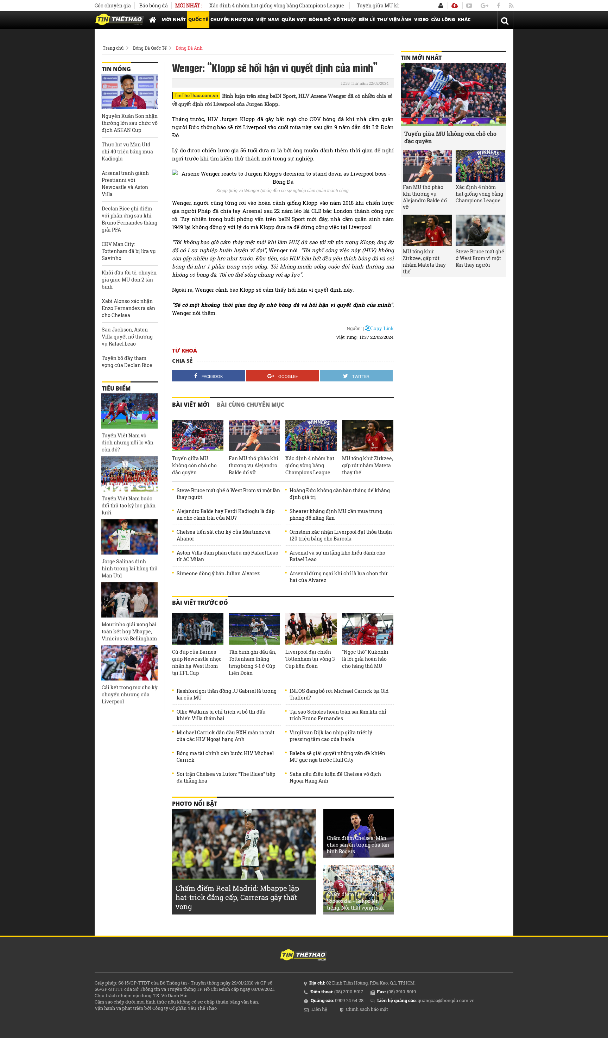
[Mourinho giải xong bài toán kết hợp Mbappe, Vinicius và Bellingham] (129, 600)
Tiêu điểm (116, 388)
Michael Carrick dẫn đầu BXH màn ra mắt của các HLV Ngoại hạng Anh (225, 735)
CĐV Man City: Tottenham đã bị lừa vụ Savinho (129, 251)
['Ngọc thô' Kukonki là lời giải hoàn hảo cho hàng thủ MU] (367, 629)
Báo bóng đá (153, 5)
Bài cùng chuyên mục (250, 405)
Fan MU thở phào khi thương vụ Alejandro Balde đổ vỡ (253, 465)
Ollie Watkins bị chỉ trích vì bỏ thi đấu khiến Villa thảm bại (221, 715)
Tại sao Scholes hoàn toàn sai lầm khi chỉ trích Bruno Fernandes (338, 715)
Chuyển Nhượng (232, 19)
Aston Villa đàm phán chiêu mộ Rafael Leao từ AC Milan (227, 556)
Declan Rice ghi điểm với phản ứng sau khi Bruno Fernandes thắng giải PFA (129, 219)
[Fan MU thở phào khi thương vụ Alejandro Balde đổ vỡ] (254, 435)
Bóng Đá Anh (189, 48)
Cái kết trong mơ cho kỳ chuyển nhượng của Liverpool (130, 694)
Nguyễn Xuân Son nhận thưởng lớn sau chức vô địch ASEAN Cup (130, 123)
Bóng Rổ (320, 19)
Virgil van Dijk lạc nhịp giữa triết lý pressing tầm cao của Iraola (331, 735)
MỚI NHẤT (174, 19)
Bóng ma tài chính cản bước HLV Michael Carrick (225, 756)
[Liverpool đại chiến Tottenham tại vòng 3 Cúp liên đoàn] (311, 629)
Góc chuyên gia (113, 5)
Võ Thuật (344, 19)
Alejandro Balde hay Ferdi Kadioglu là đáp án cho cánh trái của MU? (225, 514)
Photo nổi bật (194, 804)
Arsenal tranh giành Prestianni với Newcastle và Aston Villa (125, 183)
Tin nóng (116, 69)
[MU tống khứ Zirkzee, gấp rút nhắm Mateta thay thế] (367, 435)
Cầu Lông (443, 19)
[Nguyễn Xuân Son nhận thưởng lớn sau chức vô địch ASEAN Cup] (129, 91)
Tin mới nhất (421, 58)
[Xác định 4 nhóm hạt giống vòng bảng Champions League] (311, 435)
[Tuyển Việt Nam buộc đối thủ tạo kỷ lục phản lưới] (129, 474)
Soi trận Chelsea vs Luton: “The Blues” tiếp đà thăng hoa (226, 777)
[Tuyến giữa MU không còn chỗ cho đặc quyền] (197, 435)
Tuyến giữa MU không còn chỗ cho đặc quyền (387, 5)
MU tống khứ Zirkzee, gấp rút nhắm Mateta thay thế (367, 465)
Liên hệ (319, 1009)
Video (421, 19)
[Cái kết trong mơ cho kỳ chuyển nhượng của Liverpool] (129, 663)
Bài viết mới (191, 405)
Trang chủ (113, 48)
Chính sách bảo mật (367, 1009)
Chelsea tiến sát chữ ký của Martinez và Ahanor (224, 535)
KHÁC (464, 19)
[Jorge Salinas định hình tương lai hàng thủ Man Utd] (129, 537)
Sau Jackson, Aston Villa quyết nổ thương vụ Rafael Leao (127, 336)
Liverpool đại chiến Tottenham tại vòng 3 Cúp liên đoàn (310, 658)
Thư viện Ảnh (394, 19)
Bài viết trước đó (200, 603)
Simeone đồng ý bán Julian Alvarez (218, 573)
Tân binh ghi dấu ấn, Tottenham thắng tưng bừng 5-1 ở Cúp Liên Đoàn (252, 662)
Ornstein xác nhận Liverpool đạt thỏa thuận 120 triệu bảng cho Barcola (341, 535)
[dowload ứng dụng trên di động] (454, 5)
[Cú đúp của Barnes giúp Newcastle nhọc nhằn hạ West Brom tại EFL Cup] (197, 629)
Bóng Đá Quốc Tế (149, 48)
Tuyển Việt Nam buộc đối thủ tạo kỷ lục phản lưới (129, 505)
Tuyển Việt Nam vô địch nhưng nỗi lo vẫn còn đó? (127, 442)
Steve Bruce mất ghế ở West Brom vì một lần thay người (228, 493)
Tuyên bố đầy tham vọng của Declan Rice (127, 361)
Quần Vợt (293, 19)
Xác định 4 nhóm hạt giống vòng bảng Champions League (253, 5)
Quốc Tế (198, 19)
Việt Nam (267, 19)
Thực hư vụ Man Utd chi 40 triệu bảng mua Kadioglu (127, 151)
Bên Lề (367, 19)
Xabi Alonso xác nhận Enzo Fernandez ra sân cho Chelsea (128, 308)
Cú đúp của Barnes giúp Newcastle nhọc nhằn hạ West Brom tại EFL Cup (197, 662)
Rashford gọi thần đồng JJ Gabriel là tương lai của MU (227, 694)
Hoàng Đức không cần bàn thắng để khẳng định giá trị (340, 493)
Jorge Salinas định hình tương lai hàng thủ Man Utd (130, 568)
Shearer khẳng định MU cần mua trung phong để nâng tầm (336, 514)
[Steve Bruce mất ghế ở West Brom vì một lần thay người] (480, 230)
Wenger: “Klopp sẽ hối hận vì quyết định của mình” (275, 67)
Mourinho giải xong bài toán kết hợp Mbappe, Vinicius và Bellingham (129, 631)
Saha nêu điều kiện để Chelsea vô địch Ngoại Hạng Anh (335, 777)
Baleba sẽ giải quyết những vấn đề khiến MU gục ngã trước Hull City (337, 756)
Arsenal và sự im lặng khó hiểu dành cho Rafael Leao (337, 556)
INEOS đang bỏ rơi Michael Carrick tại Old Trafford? (339, 694)
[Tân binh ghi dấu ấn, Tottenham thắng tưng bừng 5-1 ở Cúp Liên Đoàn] (254, 629)
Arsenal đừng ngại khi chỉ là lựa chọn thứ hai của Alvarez (339, 576)
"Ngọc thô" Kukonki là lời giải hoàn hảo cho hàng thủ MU (365, 658)
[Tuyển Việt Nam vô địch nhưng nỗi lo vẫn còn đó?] (129, 411)
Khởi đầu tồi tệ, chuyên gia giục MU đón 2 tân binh (129, 279)
